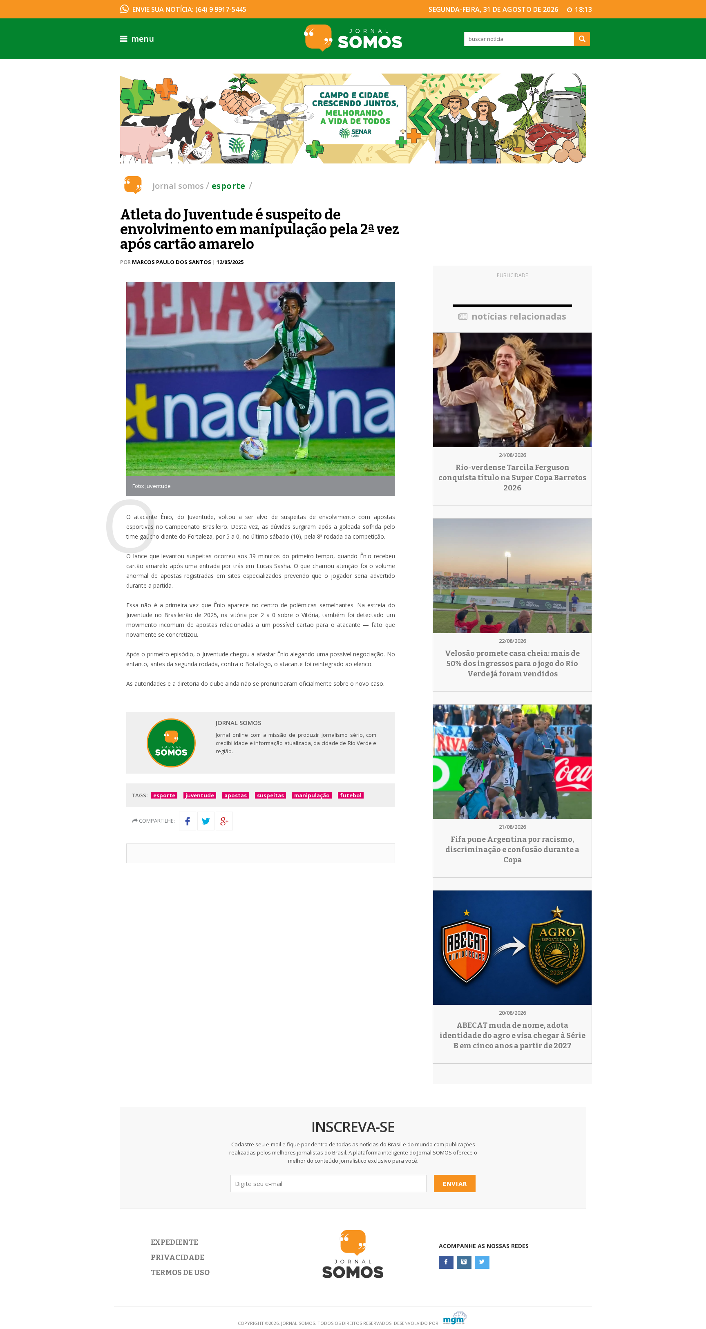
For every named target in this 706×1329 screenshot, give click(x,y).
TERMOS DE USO (180, 1272)
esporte (164, 795)
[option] (353, 118)
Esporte (229, 185)
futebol (351, 795)
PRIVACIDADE (177, 1257)
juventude (199, 795)
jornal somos (178, 185)
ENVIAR (455, 1183)
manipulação (312, 795)
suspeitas (270, 795)
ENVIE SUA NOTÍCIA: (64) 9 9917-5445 (189, 9)
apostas (235, 795)
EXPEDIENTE (174, 1242)
